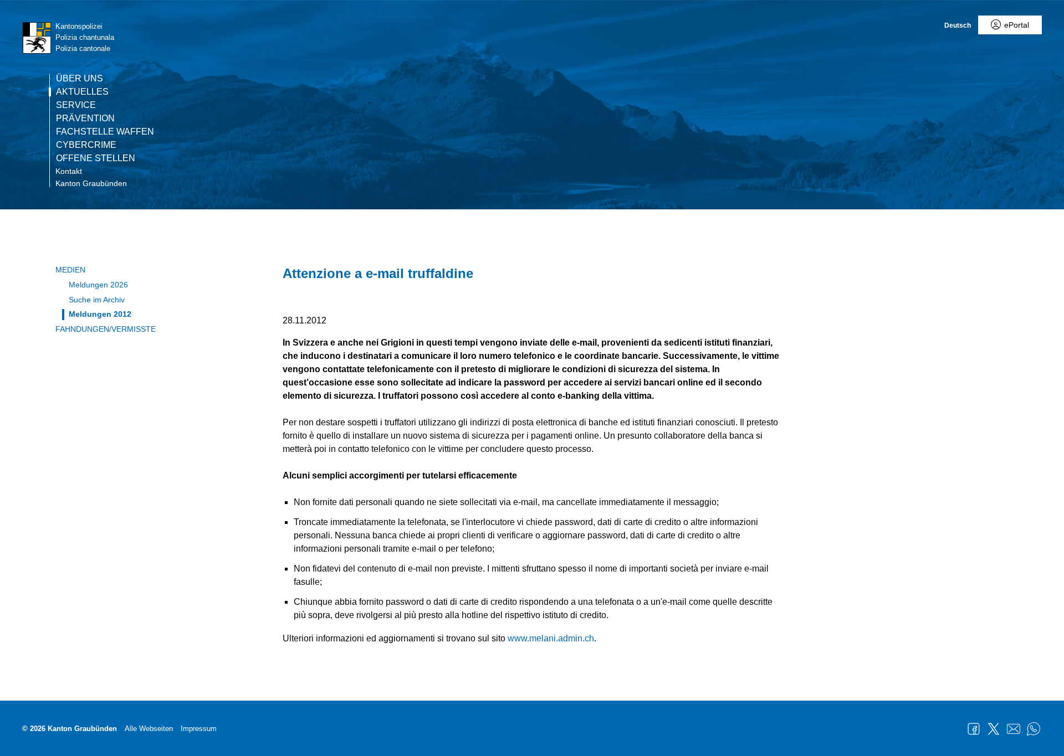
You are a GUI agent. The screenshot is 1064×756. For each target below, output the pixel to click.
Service (76, 105)
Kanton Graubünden (91, 183)
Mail (1013, 729)
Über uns (79, 78)
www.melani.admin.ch (551, 638)
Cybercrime (86, 145)
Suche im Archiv (97, 299)
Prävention (85, 118)
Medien (70, 269)
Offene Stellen (95, 158)
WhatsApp (1033, 729)
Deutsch (957, 25)
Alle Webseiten (149, 728)
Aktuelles (82, 92)
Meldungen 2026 (98, 284)
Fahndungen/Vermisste (105, 329)
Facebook (973, 729)
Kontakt (68, 171)
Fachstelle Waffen (105, 131)
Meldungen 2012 (100, 314)
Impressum (199, 728)
